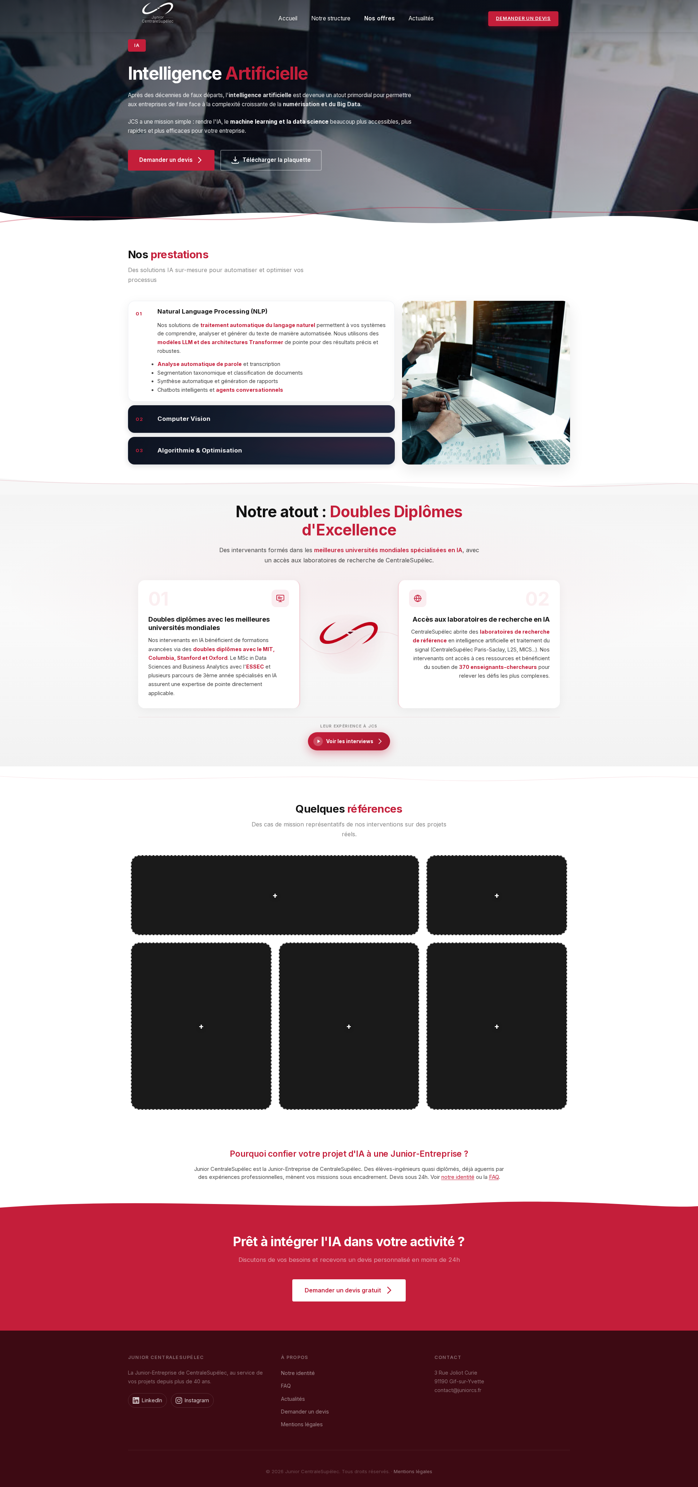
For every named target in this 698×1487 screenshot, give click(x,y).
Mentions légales (302, 1424)
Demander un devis (523, 18)
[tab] (261, 351)
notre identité (457, 1177)
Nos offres (379, 18)
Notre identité (298, 1373)
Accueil (287, 18)
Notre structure (330, 18)
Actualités (421, 18)
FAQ (494, 1177)
